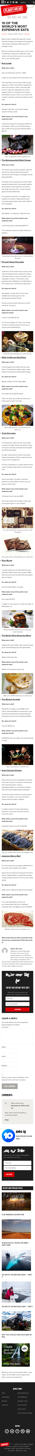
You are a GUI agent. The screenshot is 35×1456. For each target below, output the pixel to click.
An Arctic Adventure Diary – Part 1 (17, 1307)
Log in (25, 1450)
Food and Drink (22, 1405)
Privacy (14, 1446)
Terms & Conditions (23, 1446)
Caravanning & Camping (25, 1413)
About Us (4, 1401)
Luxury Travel (21, 1409)
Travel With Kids (22, 1397)
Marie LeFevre (15, 1103)
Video (3, 1393)
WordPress (19, 1450)
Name (4, 1047)
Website (4, 1066)
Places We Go (17, 10)
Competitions (6, 1397)
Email (4, 1056)
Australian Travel (22, 1401)
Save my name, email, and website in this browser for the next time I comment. (15, 1079)
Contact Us (5, 1405)
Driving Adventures (23, 1393)
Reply (7, 1120)
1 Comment (26, 34)
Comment (5, 1027)
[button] (2, 2)
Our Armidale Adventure (13, 1215)
